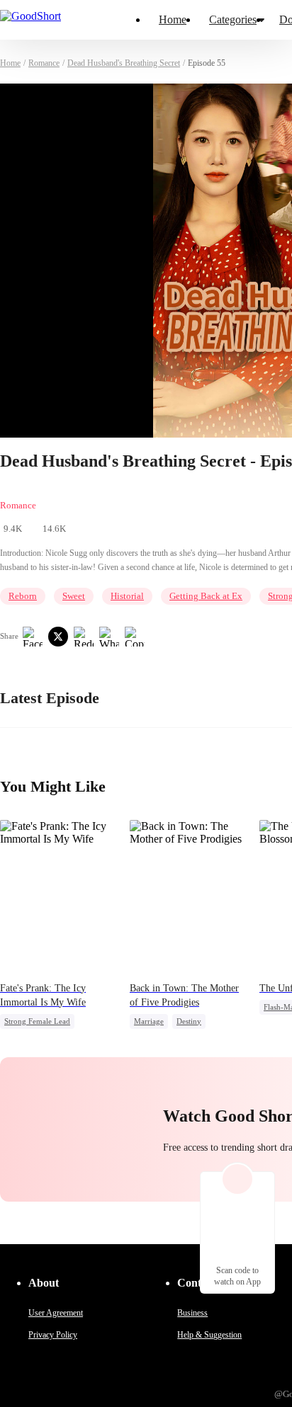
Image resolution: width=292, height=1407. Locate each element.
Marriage (149, 1021)
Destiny (188, 1021)
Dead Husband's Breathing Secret (123, 63)
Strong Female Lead (37, 1021)
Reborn (23, 596)
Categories (233, 19)
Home (172, 19)
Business (192, 1313)
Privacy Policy (52, 1335)
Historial (127, 596)
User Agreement (55, 1313)
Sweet (73, 596)
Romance (44, 63)
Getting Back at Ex (205, 596)
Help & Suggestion (209, 1335)
